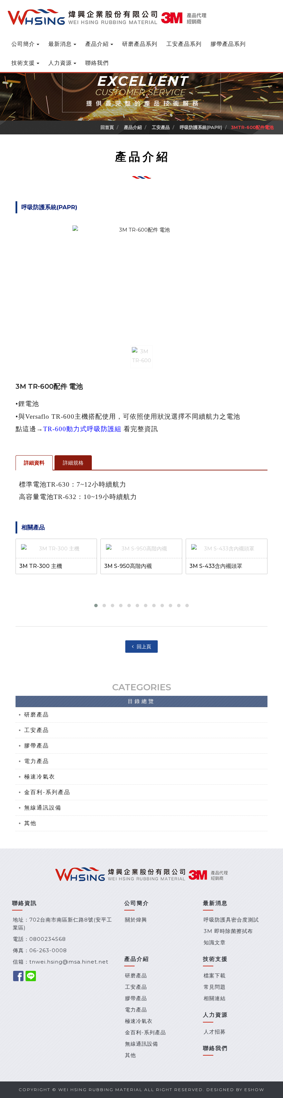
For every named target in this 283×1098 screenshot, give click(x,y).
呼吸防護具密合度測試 (231, 919)
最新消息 (60, 44)
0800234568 (47, 939)
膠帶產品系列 (228, 44)
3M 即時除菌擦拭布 (228, 931)
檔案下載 (215, 975)
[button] (96, 605)
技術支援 (23, 63)
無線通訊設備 (42, 807)
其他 (30, 823)
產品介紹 (97, 44)
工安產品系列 (184, 44)
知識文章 (215, 942)
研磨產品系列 (139, 44)
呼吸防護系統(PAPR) (200, 127)
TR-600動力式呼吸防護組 (82, 429)
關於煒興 (136, 919)
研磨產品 (36, 714)
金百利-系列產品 (47, 792)
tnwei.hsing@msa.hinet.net (68, 961)
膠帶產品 (36, 745)
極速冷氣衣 (39, 776)
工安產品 (160, 127)
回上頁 (143, 646)
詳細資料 (34, 462)
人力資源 (60, 63)
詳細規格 (73, 462)
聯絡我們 (97, 63)
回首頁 (107, 127)
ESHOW (254, 1089)
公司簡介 (23, 44)
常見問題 (215, 987)
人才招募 (215, 1031)
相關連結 (215, 998)
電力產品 (36, 761)
